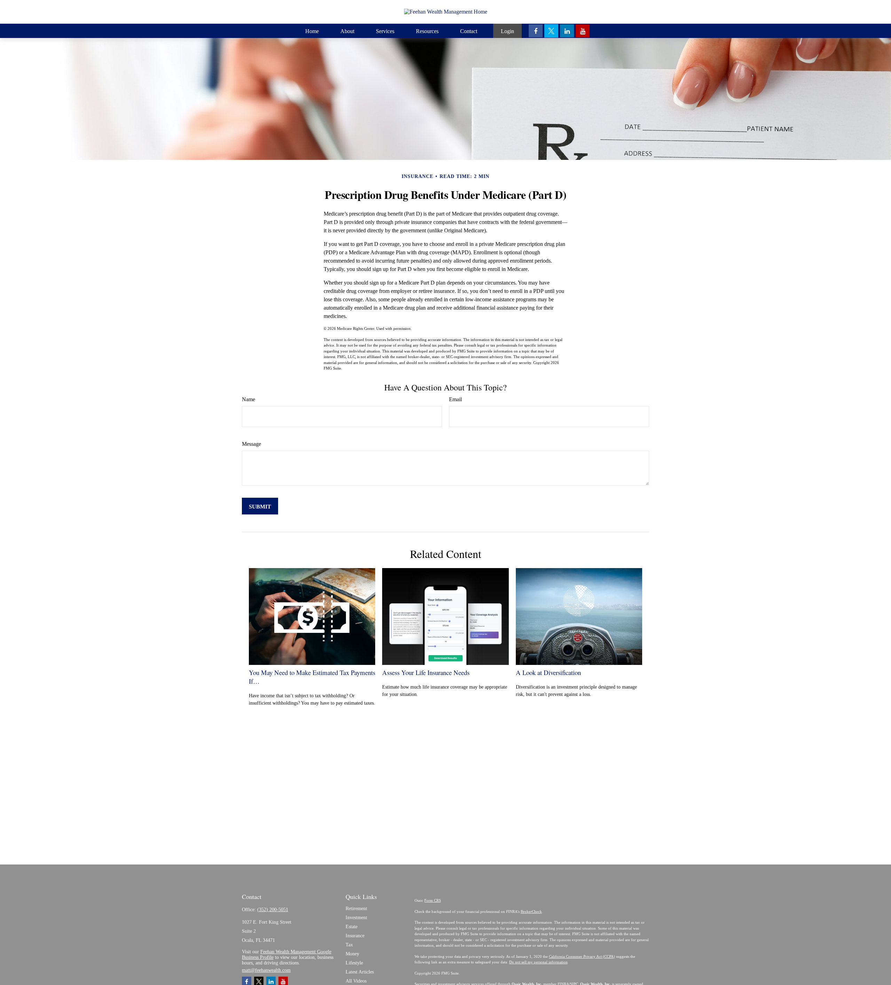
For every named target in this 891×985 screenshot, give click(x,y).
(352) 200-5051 (272, 909)
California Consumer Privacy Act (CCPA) (582, 956)
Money (352, 953)
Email (455, 399)
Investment (356, 917)
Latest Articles (360, 972)
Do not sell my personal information (538, 962)
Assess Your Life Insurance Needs (426, 672)
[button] (312, 30)
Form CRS (432, 900)
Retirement (356, 908)
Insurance (355, 935)
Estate (351, 926)
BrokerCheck (531, 911)
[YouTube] (583, 30)
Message (251, 444)
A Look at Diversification (548, 672)
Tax (349, 944)
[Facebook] (536, 30)
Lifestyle (354, 962)
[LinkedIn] (567, 30)
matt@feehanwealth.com (266, 970)
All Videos (356, 981)
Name (248, 399)
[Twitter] (551, 31)
